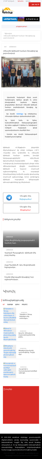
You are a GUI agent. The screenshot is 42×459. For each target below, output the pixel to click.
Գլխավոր (8, 33)
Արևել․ (28, 1)
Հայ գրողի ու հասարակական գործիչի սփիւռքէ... (28, 371)
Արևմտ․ (21, 1)
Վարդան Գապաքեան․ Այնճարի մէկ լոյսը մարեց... (20, 254)
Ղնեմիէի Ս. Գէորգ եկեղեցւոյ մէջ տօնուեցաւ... (25, 316)
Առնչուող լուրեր (12, 219)
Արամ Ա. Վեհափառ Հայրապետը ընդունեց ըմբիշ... (26, 335)
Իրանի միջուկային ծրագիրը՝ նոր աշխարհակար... (19, 278)
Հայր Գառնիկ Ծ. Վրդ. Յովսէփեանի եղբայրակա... (19, 266)
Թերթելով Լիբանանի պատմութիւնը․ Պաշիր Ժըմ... (27, 352)
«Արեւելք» (19, 114)
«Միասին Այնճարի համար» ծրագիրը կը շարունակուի (19, 37)
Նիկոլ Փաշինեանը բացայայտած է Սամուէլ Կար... (19, 241)
